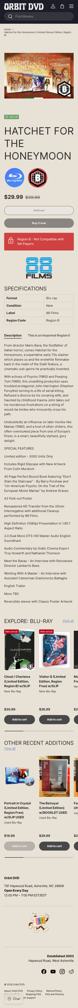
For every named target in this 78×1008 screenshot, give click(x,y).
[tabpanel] (39, 473)
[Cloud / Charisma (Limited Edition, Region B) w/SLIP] (19, 649)
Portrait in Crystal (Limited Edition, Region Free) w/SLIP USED (17, 810)
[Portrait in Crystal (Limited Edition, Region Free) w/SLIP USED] (19, 776)
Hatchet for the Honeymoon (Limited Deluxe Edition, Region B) (37, 34)
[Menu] (71, 6)
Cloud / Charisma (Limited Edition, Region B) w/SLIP (17, 681)
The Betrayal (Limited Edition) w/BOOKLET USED (53, 808)
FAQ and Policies (54, 994)
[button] (62, 6)
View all (68, 621)
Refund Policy (54, 990)
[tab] (13, 335)
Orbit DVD (18, 984)
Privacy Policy (34, 990)
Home (7, 29)
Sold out (39, 210)
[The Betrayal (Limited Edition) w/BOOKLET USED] (54, 776)
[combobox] (39, 16)
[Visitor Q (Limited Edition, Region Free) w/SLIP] (54, 649)
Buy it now (39, 223)
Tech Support (28, 997)
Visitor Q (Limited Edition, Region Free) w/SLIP (52, 681)
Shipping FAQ (33, 994)
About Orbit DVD (13, 990)
